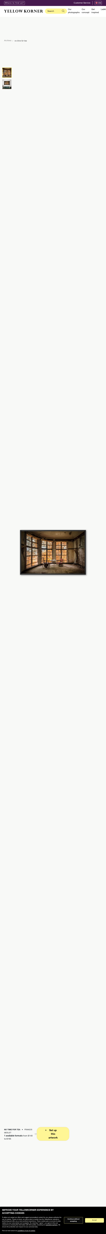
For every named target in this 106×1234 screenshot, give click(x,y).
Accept (94, 1220)
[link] (23, 11)
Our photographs (74, 11)
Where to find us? (14, 3)
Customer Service (82, 3)
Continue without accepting (73, 1220)
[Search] (63, 11)
